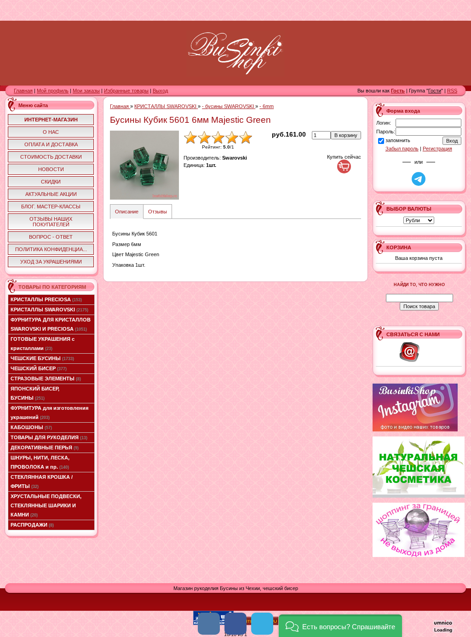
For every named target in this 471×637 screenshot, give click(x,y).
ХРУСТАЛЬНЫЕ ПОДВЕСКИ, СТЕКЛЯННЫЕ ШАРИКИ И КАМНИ (46, 505)
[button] (340, 625)
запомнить (397, 140)
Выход (160, 90)
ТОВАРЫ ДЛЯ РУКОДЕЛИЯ (49, 437)
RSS (452, 90)
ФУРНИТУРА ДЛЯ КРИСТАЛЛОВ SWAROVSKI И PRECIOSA (51, 324)
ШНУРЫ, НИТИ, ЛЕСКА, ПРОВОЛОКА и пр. (40, 462)
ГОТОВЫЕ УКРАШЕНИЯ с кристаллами (43, 343)
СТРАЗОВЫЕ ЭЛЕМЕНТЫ (46, 378)
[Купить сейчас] (344, 166)
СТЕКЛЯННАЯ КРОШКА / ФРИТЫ (42, 481)
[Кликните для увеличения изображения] (144, 165)
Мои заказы (86, 90)
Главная (23, 90)
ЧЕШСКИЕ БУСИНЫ (42, 358)
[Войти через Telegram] (418, 179)
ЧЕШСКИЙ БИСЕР (39, 368)
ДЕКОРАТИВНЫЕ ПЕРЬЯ (45, 447)
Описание (126, 211)
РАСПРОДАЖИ (32, 525)
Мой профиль (53, 90)
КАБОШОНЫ (31, 427)
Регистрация (437, 148)
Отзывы (157, 211)
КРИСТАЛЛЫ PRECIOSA (46, 299)
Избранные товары (126, 90)
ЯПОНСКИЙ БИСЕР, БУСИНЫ (35, 393)
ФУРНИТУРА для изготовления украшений (49, 412)
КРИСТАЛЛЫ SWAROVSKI (49, 309)
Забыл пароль (402, 148)
